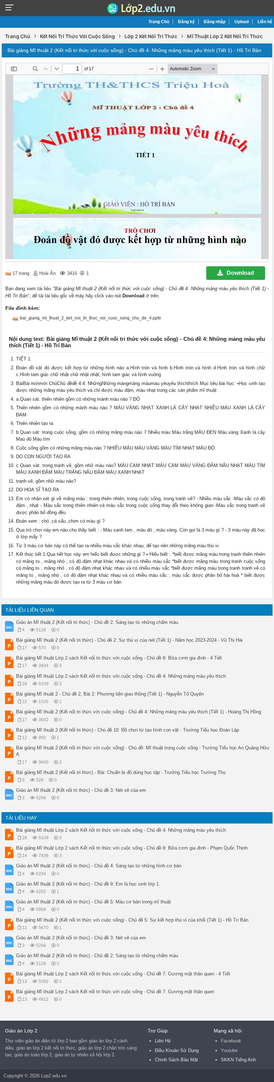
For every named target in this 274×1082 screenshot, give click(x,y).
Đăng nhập (214, 21)
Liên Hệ (163, 1040)
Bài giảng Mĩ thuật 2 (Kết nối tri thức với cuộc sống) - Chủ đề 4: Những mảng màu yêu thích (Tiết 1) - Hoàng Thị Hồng (138, 711)
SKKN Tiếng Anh (238, 1059)
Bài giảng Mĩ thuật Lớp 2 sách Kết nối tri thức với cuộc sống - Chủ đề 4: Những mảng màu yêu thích (121, 676)
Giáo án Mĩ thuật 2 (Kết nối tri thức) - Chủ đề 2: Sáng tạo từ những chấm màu (97, 622)
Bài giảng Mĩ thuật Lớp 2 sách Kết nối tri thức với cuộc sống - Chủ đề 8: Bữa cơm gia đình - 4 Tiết (119, 658)
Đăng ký (186, 21)
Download (240, 273)
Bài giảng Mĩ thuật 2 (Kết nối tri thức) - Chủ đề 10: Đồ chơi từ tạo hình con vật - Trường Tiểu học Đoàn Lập (127, 730)
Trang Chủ (158, 21)
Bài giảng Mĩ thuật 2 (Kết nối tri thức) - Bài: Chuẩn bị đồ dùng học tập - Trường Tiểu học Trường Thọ (120, 772)
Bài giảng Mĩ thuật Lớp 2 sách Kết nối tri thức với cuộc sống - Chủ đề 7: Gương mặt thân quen (115, 991)
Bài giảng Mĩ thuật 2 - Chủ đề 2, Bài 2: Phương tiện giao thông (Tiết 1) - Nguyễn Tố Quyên (110, 694)
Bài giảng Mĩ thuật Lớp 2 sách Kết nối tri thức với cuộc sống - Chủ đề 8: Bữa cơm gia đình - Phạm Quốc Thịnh (132, 848)
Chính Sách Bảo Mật (176, 1059)
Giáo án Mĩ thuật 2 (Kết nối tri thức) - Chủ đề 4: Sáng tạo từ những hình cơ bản (98, 865)
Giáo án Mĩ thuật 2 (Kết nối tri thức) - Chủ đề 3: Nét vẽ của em (81, 790)
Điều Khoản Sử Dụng (177, 1050)
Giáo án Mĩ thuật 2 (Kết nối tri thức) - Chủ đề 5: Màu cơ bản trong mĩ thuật (93, 901)
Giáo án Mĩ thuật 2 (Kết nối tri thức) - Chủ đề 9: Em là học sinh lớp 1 (87, 884)
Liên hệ (265, 21)
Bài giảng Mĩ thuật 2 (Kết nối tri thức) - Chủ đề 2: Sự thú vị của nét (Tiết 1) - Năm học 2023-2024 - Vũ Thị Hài (129, 640)
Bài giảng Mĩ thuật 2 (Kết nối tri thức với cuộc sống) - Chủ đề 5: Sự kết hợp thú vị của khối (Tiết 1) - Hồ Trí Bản (132, 920)
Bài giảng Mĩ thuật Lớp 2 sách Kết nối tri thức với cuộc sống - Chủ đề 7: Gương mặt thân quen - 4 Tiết (123, 973)
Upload (241, 21)
